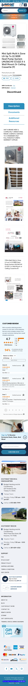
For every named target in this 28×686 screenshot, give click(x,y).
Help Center (5, 572)
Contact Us (5, 609)
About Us (4, 600)
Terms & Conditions (7, 569)
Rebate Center (6, 612)
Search (21, 10)
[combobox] (10, 10)
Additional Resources (14, 119)
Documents (14, 112)
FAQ (2, 557)
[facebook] (6, 669)
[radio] (20, 338)
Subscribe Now (13, 452)
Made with (11, 683)
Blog (3, 603)
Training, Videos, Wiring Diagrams (12, 621)
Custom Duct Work (7, 606)
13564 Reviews (9, 345)
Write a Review (14, 360)
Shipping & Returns (7, 566)
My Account (5, 560)
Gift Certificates (7, 618)
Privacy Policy (6, 563)
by (16, 683)
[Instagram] (22, 669)
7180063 (13, 88)
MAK (18, 683)
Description (14, 106)
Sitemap (3, 615)
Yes (14, 85)
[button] (7, 647)
